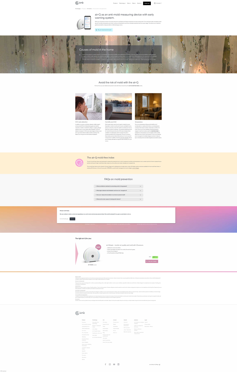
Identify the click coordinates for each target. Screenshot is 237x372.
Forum (114, 330)
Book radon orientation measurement (139, 333)
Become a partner (127, 331)
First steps (105, 322)
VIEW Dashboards (85, 328)
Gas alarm (84, 357)
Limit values (94, 329)
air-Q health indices (96, 331)
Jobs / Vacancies (127, 329)
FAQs (104, 326)
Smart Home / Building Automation (86, 345)
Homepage (77, 8)
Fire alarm (84, 355)
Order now (146, 3)
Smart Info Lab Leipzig (107, 342)
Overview (84, 322)
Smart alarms (84, 353)
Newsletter (115, 326)
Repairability (105, 330)
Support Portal (106, 324)
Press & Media (116, 328)
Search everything (106, 340)
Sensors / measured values (96, 326)
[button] (115, 3)
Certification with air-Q (97, 333)
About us (115, 332)
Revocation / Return (149, 326)
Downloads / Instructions (126, 325)
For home (84, 330)
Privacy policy (147, 324)
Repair (114, 324)
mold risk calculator (124, 137)
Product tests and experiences (106, 335)
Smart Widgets (85, 342)
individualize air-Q (85, 326)
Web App (84, 336)
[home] (79, 3)
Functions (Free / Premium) (85, 340)
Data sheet (94, 335)
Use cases (105, 338)
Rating (83, 359)
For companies (85, 332)
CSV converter (127, 327)
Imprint (146, 322)
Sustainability (105, 328)
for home (89, 8)
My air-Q (125, 322)
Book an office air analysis (137, 330)
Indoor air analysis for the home (138, 326)
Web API (83, 351)
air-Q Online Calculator (97, 337)
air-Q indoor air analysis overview (139, 323)
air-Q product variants (86, 324)
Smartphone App (85, 334)
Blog (104, 332)
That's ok (72, 218)
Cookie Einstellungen (64, 218)
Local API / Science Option (86, 348)
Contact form (116, 322)
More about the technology (95, 323)
